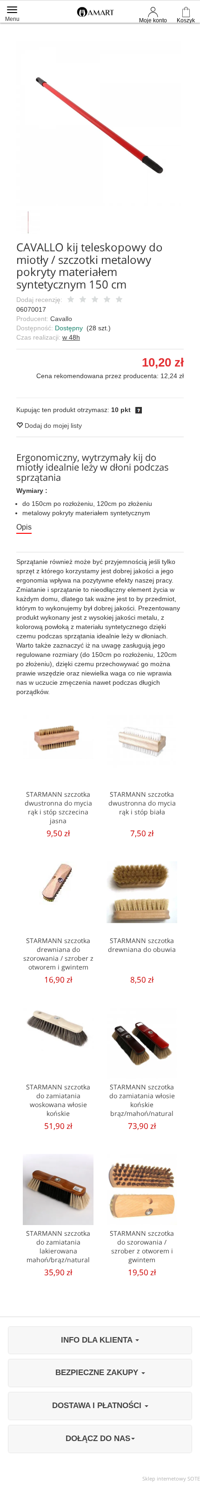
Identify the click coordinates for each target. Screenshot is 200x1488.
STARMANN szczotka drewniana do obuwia (142, 945)
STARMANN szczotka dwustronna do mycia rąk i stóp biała (142, 803)
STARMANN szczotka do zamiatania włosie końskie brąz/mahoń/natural (142, 1100)
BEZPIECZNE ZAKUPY (97, 1372)
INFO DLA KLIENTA (97, 1340)
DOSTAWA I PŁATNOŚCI (98, 1405)
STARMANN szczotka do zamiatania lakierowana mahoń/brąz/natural (58, 1246)
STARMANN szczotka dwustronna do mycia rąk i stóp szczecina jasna (58, 807)
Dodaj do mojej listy (52, 425)
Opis (24, 527)
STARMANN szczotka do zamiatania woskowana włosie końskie (58, 1100)
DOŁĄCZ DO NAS (98, 1438)
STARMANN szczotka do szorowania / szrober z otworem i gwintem (142, 1246)
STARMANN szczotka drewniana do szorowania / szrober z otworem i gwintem (58, 953)
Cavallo (61, 318)
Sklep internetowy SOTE (171, 1478)
